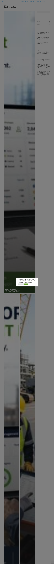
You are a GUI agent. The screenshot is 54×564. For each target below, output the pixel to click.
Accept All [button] (26, 284)
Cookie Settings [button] (21, 284)
